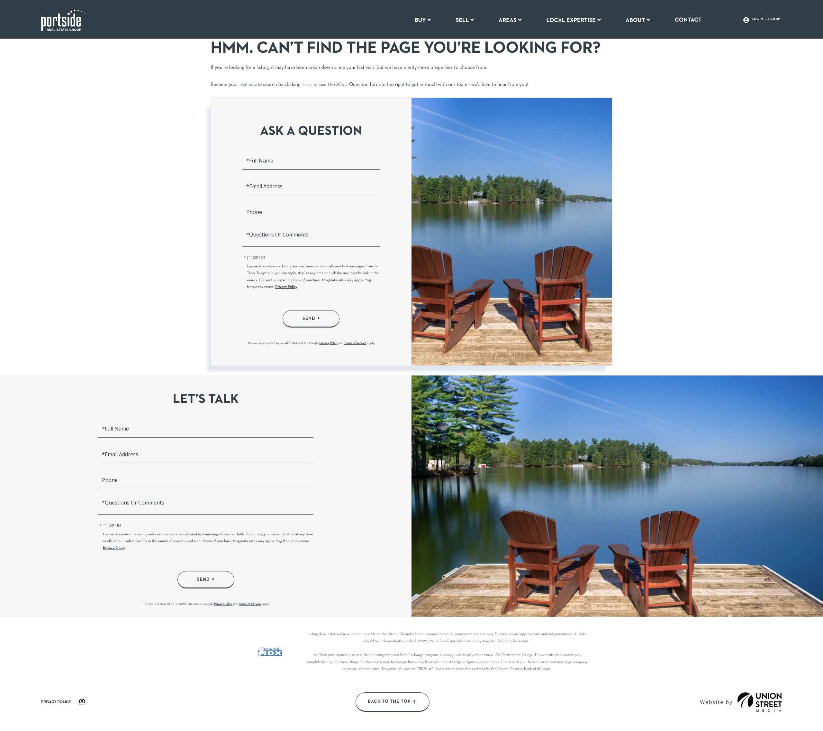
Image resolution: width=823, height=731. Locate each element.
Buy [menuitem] (420, 20)
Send (309, 318)
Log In (757, 19)
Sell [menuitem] (462, 20)
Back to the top (389, 701)
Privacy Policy (286, 287)
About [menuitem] (635, 20)
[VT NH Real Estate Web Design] (759, 702)
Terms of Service (355, 343)
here (306, 85)
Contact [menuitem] (688, 20)
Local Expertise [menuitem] (571, 20)
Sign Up (774, 19)
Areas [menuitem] (508, 20)
